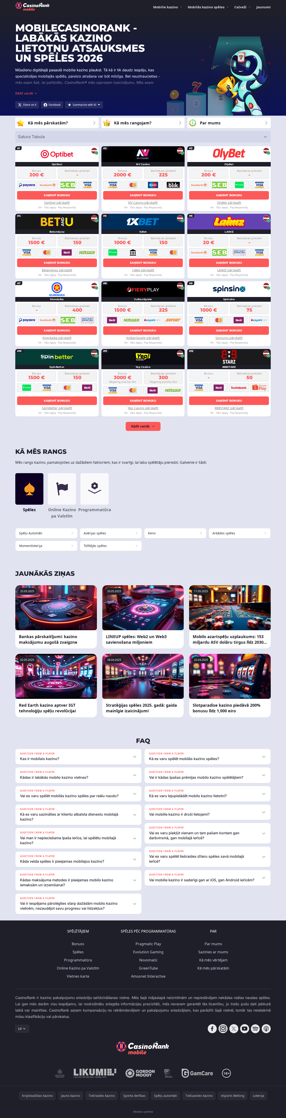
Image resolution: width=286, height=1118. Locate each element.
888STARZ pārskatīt (229, 408)
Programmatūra (78, 960)
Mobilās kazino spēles (206, 7)
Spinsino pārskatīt (229, 338)
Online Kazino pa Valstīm (78, 968)
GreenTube (148, 968)
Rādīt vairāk (140, 426)
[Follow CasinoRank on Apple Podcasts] (266, 1028)
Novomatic (148, 960)
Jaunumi (263, 7)
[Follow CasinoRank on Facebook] (212, 1028)
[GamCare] (197, 1073)
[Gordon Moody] (140, 1073)
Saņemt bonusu (57, 195)
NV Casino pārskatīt (143, 202)
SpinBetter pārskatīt (57, 408)
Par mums (213, 943)
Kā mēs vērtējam (213, 960)
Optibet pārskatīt (57, 202)
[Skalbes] (168, 1073)
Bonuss (78, 943)
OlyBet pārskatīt (229, 202)
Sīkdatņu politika (143, 1111)
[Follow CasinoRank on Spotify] (255, 1028)
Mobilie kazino (165, 7)
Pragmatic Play (148, 943)
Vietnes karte (78, 976)
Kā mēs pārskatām (213, 968)
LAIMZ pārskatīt (229, 270)
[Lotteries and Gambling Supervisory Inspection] (60, 1073)
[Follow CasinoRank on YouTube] (244, 1028)
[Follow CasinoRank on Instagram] (223, 1028)
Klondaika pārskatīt (57, 338)
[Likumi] (95, 1073)
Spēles (78, 951)
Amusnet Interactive (148, 976)
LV (20, 1028)
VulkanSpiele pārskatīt (143, 338)
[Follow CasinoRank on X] (233, 1028)
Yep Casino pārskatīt (143, 408)
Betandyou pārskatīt (57, 270)
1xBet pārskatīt (143, 270)
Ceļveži (240, 7)
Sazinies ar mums (213, 951)
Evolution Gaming (148, 951)
